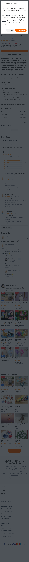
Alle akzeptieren (21, 30)
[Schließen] (26, 3)
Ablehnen (10, 30)
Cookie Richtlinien (10, 15)
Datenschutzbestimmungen (18, 13)
